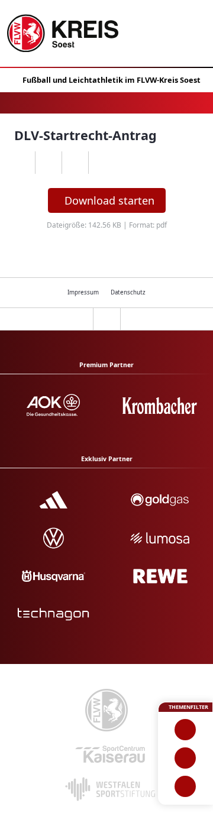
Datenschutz (128, 292)
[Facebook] (48, 162)
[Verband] (185, 786)
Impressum (83, 292)
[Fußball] (185, 729)
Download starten (109, 200)
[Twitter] (75, 162)
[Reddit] (101, 162)
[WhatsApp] (21, 162)
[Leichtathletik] (185, 758)
